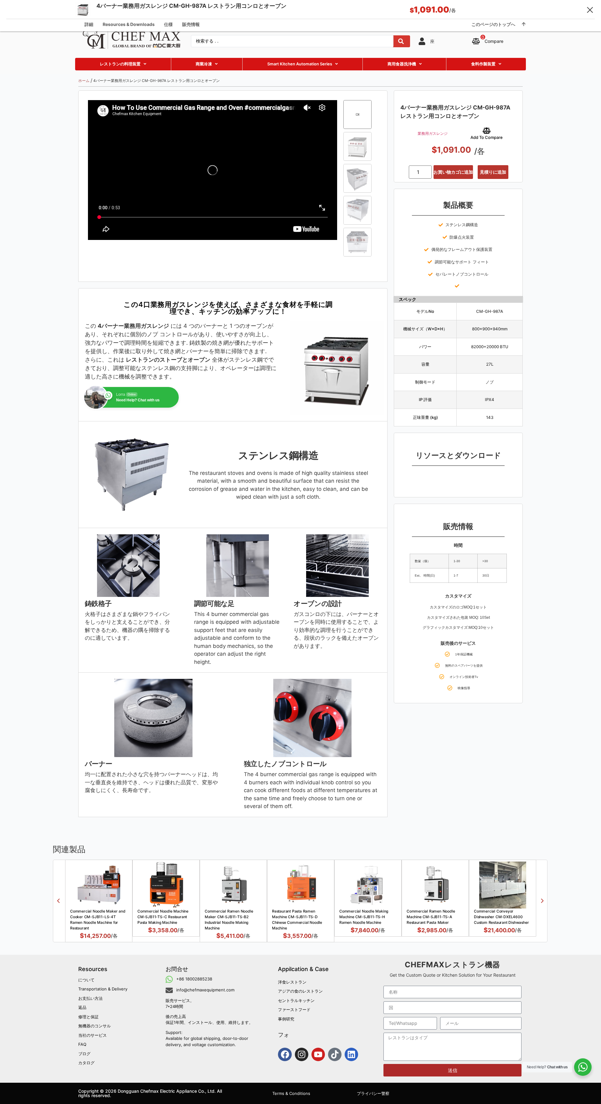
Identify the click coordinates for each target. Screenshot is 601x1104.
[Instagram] (301, 1054)
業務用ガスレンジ (433, 133)
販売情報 (191, 24)
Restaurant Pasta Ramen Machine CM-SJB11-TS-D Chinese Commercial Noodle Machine (297, 919)
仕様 (168, 24)
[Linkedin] (351, 1054)
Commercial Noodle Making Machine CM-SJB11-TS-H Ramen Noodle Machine (363, 917)
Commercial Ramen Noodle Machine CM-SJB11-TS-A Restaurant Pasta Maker (431, 917)
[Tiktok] (335, 1054)
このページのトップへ (493, 24)
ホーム (84, 80)
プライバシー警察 (373, 1093)
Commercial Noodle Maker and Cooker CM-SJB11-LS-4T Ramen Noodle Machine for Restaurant (98, 919)
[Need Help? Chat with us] (583, 1067)
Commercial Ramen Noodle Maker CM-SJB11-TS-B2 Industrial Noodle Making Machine (229, 919)
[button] (58, 901)
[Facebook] (284, 1054)
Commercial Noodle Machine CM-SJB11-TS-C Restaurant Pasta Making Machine (162, 917)
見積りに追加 (493, 172)
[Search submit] (401, 41)
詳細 (89, 24)
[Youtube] (318, 1054)
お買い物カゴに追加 (453, 172)
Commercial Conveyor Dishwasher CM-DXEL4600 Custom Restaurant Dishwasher (501, 917)
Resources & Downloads (129, 24)
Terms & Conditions (291, 1093)
